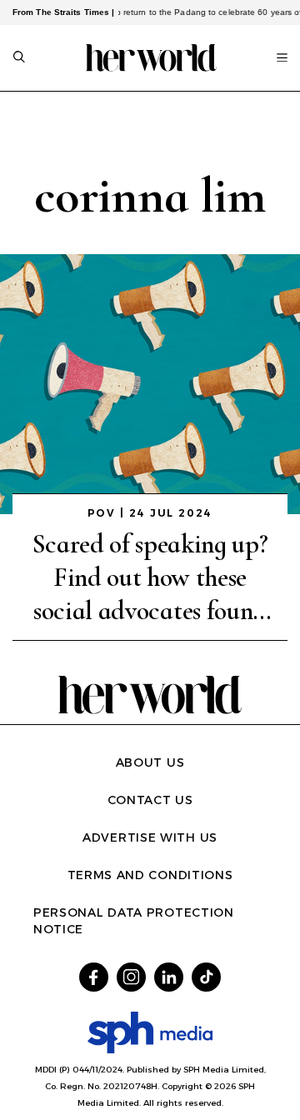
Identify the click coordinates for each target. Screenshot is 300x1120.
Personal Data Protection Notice (133, 921)
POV (102, 513)
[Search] (19, 58)
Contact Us (150, 800)
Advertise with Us (150, 837)
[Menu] (282, 57)
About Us (150, 762)
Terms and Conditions (150, 875)
